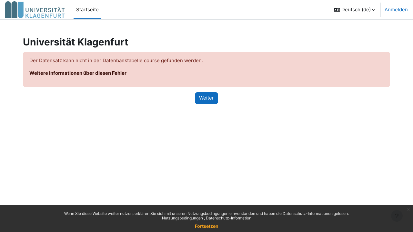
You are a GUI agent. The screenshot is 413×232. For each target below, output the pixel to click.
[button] (354, 9)
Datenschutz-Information (228, 218)
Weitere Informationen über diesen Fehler (77, 73)
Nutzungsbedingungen (183, 218)
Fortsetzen (206, 226)
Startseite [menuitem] (87, 9)
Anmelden (396, 9)
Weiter (206, 98)
